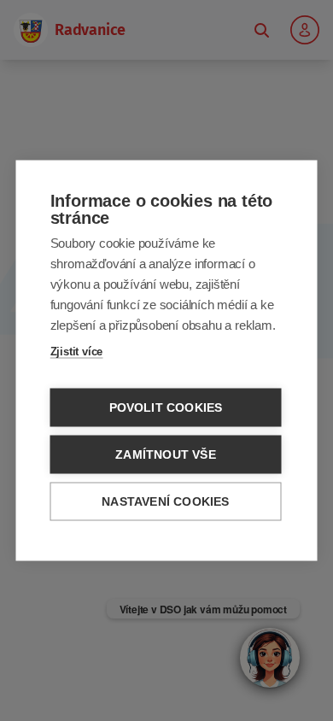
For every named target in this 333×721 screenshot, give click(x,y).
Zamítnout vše (165, 454)
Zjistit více (76, 351)
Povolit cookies (166, 408)
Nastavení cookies (165, 501)
